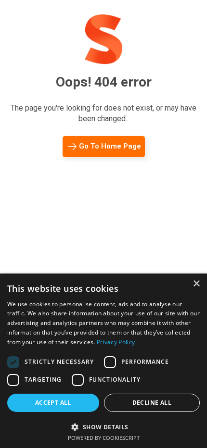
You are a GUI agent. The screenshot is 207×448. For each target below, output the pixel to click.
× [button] (196, 283)
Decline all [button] (151, 402)
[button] (103, 426)
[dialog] (103, 361)
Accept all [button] (53, 402)
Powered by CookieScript (104, 437)
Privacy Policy (116, 342)
